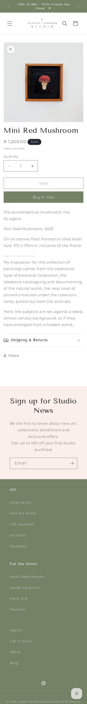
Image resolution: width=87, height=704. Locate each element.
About (15, 652)
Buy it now (43, 197)
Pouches (17, 609)
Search (16, 630)
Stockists (18, 546)
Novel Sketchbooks (27, 577)
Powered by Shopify (66, 701)
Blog (14, 663)
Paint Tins (19, 598)
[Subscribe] (71, 463)
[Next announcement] (78, 6)
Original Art (20, 502)
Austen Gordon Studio (34, 701)
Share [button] (13, 355)
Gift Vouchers (22, 524)
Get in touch (21, 641)
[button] (9, 23)
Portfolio (18, 535)
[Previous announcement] (9, 6)
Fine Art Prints (23, 513)
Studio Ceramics (25, 587)
